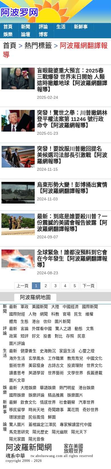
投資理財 (75, 365)
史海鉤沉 (48, 351)
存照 (70, 336)
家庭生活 (67, 351)
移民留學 (17, 409)
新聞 (25, 26)
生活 (60, 26)
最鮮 (13, 402)
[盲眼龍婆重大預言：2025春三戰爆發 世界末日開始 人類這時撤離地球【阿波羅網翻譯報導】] (25, 79)
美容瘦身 (36, 365)
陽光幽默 (60, 431)
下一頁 (88, 285)
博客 (43, 34)
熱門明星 (67, 387)
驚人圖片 (17, 424)
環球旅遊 (17, 417)
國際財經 (17, 314)
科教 (55, 314)
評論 (43, 26)
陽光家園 (17, 439)
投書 (47, 336)
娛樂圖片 (75, 394)
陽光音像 (36, 439)
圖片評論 (17, 343)
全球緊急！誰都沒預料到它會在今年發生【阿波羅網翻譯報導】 (72, 258)
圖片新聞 (63, 321)
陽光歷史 (40, 431)
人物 (32, 314)
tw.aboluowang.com (47, 456)
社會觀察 (67, 402)
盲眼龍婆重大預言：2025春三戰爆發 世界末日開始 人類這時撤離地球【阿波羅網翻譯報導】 (72, 80)
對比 (59, 336)
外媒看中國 (42, 328)
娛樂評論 (36, 394)
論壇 (25, 34)
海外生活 (17, 358)
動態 (79, 328)
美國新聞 (40, 306)
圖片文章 (17, 380)
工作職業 (56, 358)
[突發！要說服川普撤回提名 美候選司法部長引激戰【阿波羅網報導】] (25, 157)
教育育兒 (75, 358)
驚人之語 (63, 328)
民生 (78, 314)
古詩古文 (56, 365)
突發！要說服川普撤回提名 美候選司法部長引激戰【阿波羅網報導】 (72, 155)
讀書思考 (17, 373)
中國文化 (94, 358)
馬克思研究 (19, 431)
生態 (24, 321)
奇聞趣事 (56, 409)
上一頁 (22, 285)
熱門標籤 (38, 45)
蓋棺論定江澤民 (42, 424)
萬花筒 (73, 409)
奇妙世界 (90, 409)
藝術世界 (17, 365)
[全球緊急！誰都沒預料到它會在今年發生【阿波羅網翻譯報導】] (25, 260)
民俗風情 (36, 417)
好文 (36, 336)
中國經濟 (71, 306)
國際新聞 (90, 306)
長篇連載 (94, 373)
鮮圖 (52, 417)
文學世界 (75, 373)
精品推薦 (56, 394)
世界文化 (94, 365)
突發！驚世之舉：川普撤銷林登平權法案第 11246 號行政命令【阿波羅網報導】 (72, 119)
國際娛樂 (17, 394)
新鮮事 (81, 26)
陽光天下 (79, 431)
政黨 (13, 336)
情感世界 (48, 402)
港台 (36, 321)
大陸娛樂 (28, 387)
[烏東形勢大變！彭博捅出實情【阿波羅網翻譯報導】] (25, 193)
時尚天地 (36, 409)
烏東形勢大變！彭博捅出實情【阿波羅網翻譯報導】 (72, 188)
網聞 (44, 314)
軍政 (24, 306)
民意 (81, 336)
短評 (24, 336)
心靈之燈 (86, 351)
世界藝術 (56, 373)
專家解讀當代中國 (76, 424)
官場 (67, 314)
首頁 (8, 26)
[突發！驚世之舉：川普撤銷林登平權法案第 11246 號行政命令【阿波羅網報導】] (25, 121)
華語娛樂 (48, 387)
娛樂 (8, 34)
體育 (13, 321)
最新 (13, 306)
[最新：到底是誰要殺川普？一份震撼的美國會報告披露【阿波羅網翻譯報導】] (25, 225)
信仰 (47, 321)
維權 (89, 314)
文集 (90, 328)
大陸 (55, 306)
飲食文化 (28, 402)
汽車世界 (86, 402)
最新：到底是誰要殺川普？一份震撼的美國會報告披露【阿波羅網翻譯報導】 (72, 223)
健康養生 (28, 351)
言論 (24, 328)
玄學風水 (36, 358)
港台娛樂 (86, 387)
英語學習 (36, 373)
